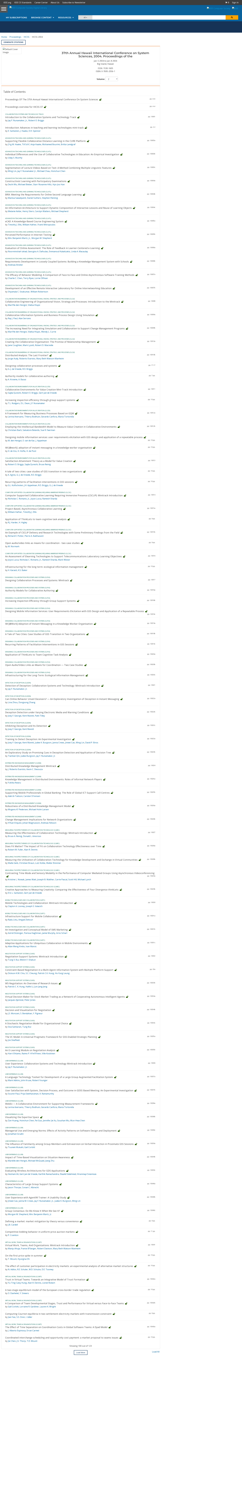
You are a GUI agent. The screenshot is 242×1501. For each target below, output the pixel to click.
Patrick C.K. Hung (46, 973)
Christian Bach (15, 430)
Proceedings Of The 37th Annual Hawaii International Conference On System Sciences (51, 99)
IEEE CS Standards (23, 2)
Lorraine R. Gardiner (29, 1306)
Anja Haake (36, 144)
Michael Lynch (84, 879)
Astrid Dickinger (15, 933)
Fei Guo (38, 1120)
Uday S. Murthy (15, 157)
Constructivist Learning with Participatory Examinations (35, 181)
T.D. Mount (32, 1341)
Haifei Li (29, 986)
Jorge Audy (13, 358)
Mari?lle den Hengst (17, 305)
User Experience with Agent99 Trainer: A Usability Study (35, 1197)
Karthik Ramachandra (48, 1174)
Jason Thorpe (14, 1187)
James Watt (30, 879)
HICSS (26, 37)
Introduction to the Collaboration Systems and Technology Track (40, 117)
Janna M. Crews (26, 1201)
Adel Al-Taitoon (15, 796)
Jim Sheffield (14, 1040)
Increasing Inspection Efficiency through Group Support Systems (40, 600)
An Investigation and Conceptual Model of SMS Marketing (36, 929)
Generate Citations (13, 42)
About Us (55, 2)
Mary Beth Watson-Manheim (50, 358)
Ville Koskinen (48, 1053)
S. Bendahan (26, 1013)
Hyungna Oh (24, 1259)
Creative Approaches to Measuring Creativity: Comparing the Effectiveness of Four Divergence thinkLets (61, 889)
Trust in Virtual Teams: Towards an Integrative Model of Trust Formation (45, 1279)
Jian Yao (12, 1317)
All (85, 17)
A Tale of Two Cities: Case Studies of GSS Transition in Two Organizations (45, 634)
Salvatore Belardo (31, 430)
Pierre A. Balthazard (34, 536)
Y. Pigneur (38, 1013)
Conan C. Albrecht (30, 1187)
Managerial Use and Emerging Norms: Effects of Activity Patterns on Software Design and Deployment (61, 1130)
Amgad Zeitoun (25, 919)
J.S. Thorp (21, 1341)
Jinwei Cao (70, 742)
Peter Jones (29, 1000)
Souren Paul (14, 1093)
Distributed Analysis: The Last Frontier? (26, 355)
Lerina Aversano (15, 416)
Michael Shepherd (59, 211)
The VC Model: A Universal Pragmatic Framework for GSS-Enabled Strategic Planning (51, 1036)
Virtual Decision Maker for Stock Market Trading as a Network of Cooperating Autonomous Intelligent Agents (65, 996)
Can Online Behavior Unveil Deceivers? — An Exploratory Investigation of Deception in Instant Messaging (62, 698)
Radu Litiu (12, 919)
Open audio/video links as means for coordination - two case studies (42, 543)
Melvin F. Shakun (28, 959)
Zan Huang (13, 1120)
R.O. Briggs (27, 369)
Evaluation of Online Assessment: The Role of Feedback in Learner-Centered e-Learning (52, 248)
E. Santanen (13, 131)
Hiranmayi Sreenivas (86, 1174)
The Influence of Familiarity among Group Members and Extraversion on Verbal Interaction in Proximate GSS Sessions (69, 1143)
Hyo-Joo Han (59, 184)
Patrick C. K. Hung (16, 986)
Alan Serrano (25, 318)
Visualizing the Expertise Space (22, 1117)
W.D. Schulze (35, 1269)
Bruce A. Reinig (15, 836)
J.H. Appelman (30, 485)
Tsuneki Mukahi (15, 1147)
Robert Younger (40, 1080)
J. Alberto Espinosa (17, 1330)
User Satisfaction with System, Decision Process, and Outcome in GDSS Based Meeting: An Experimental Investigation (69, 1090)
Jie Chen (12, 1341)
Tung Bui (26, 1026)
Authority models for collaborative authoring (29, 376)
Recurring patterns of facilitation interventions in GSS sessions (39, 481)
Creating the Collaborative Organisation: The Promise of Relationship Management (50, 341)
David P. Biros (91, 742)
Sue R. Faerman (48, 430)
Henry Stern (28, 211)
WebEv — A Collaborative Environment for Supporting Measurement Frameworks (49, 1103)
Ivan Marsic (31, 946)
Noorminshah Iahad (17, 251)
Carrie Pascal (61, 879)
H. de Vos (12, 451)
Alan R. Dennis (31, 849)
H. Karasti (12, 570)
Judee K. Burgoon (43, 742)
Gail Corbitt (29, 1147)
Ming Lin (12, 171)
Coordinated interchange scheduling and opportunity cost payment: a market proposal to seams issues (61, 1337)
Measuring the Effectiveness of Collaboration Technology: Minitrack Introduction (49, 832)
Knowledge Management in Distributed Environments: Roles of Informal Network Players (53, 779)
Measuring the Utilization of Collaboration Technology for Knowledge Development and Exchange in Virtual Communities (71, 859)
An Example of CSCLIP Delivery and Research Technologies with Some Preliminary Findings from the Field (62, 532)
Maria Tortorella (66, 416)
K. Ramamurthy (47, 1093)
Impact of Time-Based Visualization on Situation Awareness (37, 1157)
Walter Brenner (53, 863)
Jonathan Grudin (16, 1133)
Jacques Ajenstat (15, 1000)
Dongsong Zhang (27, 702)
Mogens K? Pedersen (18, 809)
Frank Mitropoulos (46, 224)
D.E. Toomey (47, 1269)
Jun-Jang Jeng (40, 986)
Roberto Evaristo (27, 358)
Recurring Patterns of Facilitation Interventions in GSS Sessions (39, 644)
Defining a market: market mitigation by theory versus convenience (42, 1221)
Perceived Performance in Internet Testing (28, 234)
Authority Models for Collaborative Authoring (30, 590)
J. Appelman (41, 440)
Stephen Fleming (50, 198)
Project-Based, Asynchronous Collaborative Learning (33, 508)
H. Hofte (21, 451)
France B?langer (28, 1248)
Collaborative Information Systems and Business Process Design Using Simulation (49, 315)
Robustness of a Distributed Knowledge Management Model (38, 806)
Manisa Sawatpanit (17, 198)
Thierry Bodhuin (32, 416)
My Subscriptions (16, 17)
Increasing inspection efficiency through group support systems (40, 400)
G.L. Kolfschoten (15, 485)
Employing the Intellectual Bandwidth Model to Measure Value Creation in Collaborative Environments (60, 426)
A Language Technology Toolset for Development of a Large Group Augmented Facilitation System (59, 1077)
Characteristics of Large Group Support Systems (31, 1184)
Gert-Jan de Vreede (48, 392)
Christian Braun (26, 863)
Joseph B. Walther (45, 879)
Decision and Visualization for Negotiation (28, 1010)
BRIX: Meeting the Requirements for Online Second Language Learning (43, 194)
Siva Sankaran (14, 1026)
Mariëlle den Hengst (17, 1160)
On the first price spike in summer (24, 1255)
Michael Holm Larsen (39, 809)
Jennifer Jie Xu (49, 1120)
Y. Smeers (24, 1293)
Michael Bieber (25, 184)
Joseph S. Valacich (34, 906)
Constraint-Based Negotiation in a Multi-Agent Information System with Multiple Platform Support (59, 969)
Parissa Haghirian (32, 933)
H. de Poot (31, 451)
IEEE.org (7, 2)
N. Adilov (12, 1269)
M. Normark (13, 546)
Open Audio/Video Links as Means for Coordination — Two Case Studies (44, 664)
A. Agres (12, 474)
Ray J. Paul (13, 318)
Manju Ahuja (14, 1248)
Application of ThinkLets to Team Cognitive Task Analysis (36, 654)
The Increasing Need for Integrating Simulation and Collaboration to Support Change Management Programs (65, 328)
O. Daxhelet (13, 1293)
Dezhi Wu (12, 184)
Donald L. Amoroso (32, 836)
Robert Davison (44, 1248)
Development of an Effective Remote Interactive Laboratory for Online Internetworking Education (58, 288)
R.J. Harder (13, 522)
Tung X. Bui (13, 959)
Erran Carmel (33, 1330)
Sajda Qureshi (14, 392)
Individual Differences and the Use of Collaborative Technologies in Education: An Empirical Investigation (62, 154)
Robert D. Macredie (44, 345)
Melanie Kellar (14, 211)
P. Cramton (13, 1235)
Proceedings (15, 37)
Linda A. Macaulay (79, 251)
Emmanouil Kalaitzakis (59, 251)
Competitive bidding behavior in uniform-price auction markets (40, 1231)
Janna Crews (58, 742)
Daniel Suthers (34, 198)
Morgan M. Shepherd (42, 238)
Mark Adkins (14, 1080)
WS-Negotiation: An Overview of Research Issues (31, 983)
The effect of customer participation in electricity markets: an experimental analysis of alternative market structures (69, 1266)
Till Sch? (25, 144)
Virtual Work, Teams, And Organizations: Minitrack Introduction (40, 1245)
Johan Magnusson (31, 822)
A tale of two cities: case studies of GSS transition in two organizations (43, 471)
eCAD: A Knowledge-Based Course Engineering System (34, 221)
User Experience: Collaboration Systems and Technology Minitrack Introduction (48, 1063)
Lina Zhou (13, 702)
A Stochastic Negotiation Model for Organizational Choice (36, 1023)
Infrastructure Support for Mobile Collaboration (31, 916)
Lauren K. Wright (48, 1306)
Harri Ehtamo (14, 1053)
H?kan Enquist (14, 822)
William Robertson (39, 291)
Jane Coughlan (15, 345)
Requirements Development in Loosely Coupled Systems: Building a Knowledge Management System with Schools (67, 261)
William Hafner (30, 224)
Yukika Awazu (14, 782)
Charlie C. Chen (15, 278)
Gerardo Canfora (49, 416)
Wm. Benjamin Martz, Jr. (19, 238)
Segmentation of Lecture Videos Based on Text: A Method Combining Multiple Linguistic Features (58, 167)
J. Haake (24, 131)
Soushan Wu (63, 1120)
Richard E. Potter (16, 536)
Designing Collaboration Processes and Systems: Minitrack (37, 580)
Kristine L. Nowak (16, 879)
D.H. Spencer (35, 131)
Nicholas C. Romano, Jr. (19, 498)
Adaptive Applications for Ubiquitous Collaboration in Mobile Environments (46, 943)
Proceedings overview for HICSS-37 (24, 106)
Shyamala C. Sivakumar (19, 291)
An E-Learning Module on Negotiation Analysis (30, 1050)
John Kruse (26, 1080)
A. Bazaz (22, 379)
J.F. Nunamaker (38, 403)
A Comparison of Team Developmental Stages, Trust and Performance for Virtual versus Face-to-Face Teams (64, 1303)
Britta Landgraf (68, 144)
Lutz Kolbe (40, 863)
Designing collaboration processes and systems (31, 365)
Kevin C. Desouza (34, 769)
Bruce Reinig (45, 464)
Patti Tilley (40, 715)
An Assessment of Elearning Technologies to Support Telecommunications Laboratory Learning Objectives (63, 556)
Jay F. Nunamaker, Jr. (17, 120)
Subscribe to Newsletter (73, 2)
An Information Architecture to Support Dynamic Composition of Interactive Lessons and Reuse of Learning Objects (68, 207)
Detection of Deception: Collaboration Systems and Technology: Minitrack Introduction (52, 685)
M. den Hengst (15, 440)
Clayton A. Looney (16, 906)
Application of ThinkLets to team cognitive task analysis (35, 519)
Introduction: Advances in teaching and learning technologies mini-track (44, 127)
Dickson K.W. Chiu (16, 973)
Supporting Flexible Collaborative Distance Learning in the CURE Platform (45, 140)
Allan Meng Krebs (16, 946)
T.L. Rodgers (14, 403)
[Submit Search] (232, 17)
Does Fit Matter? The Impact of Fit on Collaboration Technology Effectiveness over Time (53, 846)
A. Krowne (12, 379)
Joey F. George (14, 715)
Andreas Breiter (15, 264)
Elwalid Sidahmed (68, 1174)
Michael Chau (43, 171)
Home (4, 37)
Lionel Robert (48, 1282)
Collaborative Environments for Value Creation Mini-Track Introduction (43, 389)
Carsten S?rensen (32, 796)
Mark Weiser (64, 559)
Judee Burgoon (28, 756)
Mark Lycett (28, 345)
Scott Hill (72, 879)
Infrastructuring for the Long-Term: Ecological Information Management (44, 675)
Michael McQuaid (36, 1160)
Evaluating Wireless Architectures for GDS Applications (35, 1170)
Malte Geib (13, 863)
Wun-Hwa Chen (77, 1120)
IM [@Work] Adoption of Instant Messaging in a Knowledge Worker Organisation (49, 623)
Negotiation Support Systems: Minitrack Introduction (34, 956)
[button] (227, 2)
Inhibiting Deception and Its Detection (26, 725)
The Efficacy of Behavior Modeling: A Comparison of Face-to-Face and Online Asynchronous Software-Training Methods (69, 274)
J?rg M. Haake (14, 144)
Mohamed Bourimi (51, 144)
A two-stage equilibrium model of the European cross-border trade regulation (47, 1289)
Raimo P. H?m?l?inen (31, 1053)
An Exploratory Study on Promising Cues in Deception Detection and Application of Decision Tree (58, 752)
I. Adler (29, 1317)
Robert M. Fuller (15, 849)
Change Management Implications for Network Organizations (38, 819)
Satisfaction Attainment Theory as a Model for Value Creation (38, 460)
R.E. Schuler (22, 1269)
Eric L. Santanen (15, 892)
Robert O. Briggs (36, 120)
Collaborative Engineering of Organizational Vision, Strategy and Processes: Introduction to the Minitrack (62, 301)
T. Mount (12, 1259)
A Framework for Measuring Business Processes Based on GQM (39, 413)
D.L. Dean (25, 403)
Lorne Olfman (41, 278)
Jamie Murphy (48, 933)
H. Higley (23, 522)
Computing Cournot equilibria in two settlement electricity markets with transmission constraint (58, 1313)
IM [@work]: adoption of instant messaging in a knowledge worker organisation (48, 447)
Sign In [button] (235, 2)
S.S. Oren (21, 1317)
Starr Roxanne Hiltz (42, 184)
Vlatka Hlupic (34, 305)
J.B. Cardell (13, 1224)
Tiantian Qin (14, 756)
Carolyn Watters (42, 211)
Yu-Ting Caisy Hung (17, 1282)
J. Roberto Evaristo (16, 769)
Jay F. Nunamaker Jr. (26, 171)
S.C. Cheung (31, 973)
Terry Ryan (28, 278)
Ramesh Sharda (49, 498)
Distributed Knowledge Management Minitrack (30, 766)
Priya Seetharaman (30, 1093)
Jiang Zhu (49, 1160)
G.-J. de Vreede (14, 369)
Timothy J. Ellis (15, 224)
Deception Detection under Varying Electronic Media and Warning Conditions (47, 712)
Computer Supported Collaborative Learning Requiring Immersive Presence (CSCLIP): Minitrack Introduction (64, 495)
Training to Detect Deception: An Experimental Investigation (38, 739)
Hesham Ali (13, 1174)
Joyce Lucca (36, 498)
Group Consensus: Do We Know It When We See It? (32, 1210)
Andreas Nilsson (48, 822)
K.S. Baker (22, 570)
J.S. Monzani (13, 1013)
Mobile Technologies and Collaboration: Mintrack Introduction (39, 902)
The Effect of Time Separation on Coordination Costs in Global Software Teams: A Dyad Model (56, 1327)
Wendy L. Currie (48, 331)
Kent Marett (28, 715)
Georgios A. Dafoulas (38, 251)
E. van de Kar (29, 440)
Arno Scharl (61, 933)
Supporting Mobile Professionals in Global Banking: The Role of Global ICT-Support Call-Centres (57, 792)
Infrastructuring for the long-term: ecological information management (44, 566)
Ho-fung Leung (62, 973)
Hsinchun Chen (58, 171)
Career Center (41, 2)
